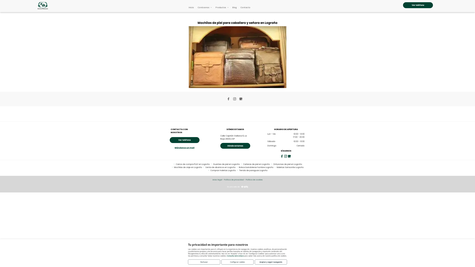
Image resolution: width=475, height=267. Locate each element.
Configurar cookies (237, 262)
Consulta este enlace (235, 256)
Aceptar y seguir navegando (271, 262)
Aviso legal (217, 179)
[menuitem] (191, 7)
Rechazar (204, 262)
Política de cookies (254, 179)
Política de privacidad (234, 179)
